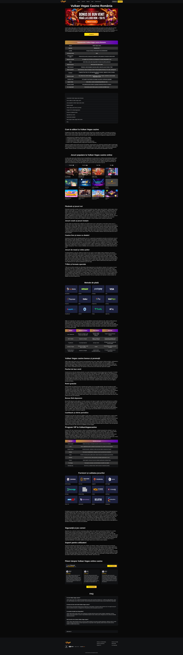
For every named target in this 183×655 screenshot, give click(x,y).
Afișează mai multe (91, 586)
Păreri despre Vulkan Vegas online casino (74, 119)
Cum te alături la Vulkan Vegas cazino (74, 100)
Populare (70, 165)
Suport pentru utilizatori (71, 117)
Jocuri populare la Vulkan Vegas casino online (75, 102)
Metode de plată (70, 105)
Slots (111, 165)
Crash (97, 165)
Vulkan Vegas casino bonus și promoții (74, 107)
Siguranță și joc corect (71, 114)
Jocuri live (84, 165)
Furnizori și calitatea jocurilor (72, 112)
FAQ (67, 121)
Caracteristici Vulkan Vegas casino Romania (75, 98)
